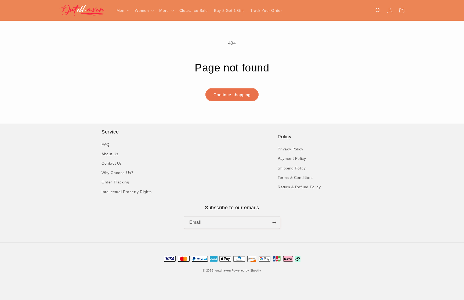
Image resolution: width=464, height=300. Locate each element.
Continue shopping (232, 94)
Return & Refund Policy (299, 187)
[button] (122, 10)
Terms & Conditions (296, 177)
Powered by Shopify (246, 270)
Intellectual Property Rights (127, 192)
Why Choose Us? (117, 173)
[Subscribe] (274, 222)
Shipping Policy (292, 168)
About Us (110, 154)
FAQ (106, 144)
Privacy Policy (290, 149)
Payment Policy (292, 158)
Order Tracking (115, 182)
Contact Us (112, 163)
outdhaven (223, 270)
